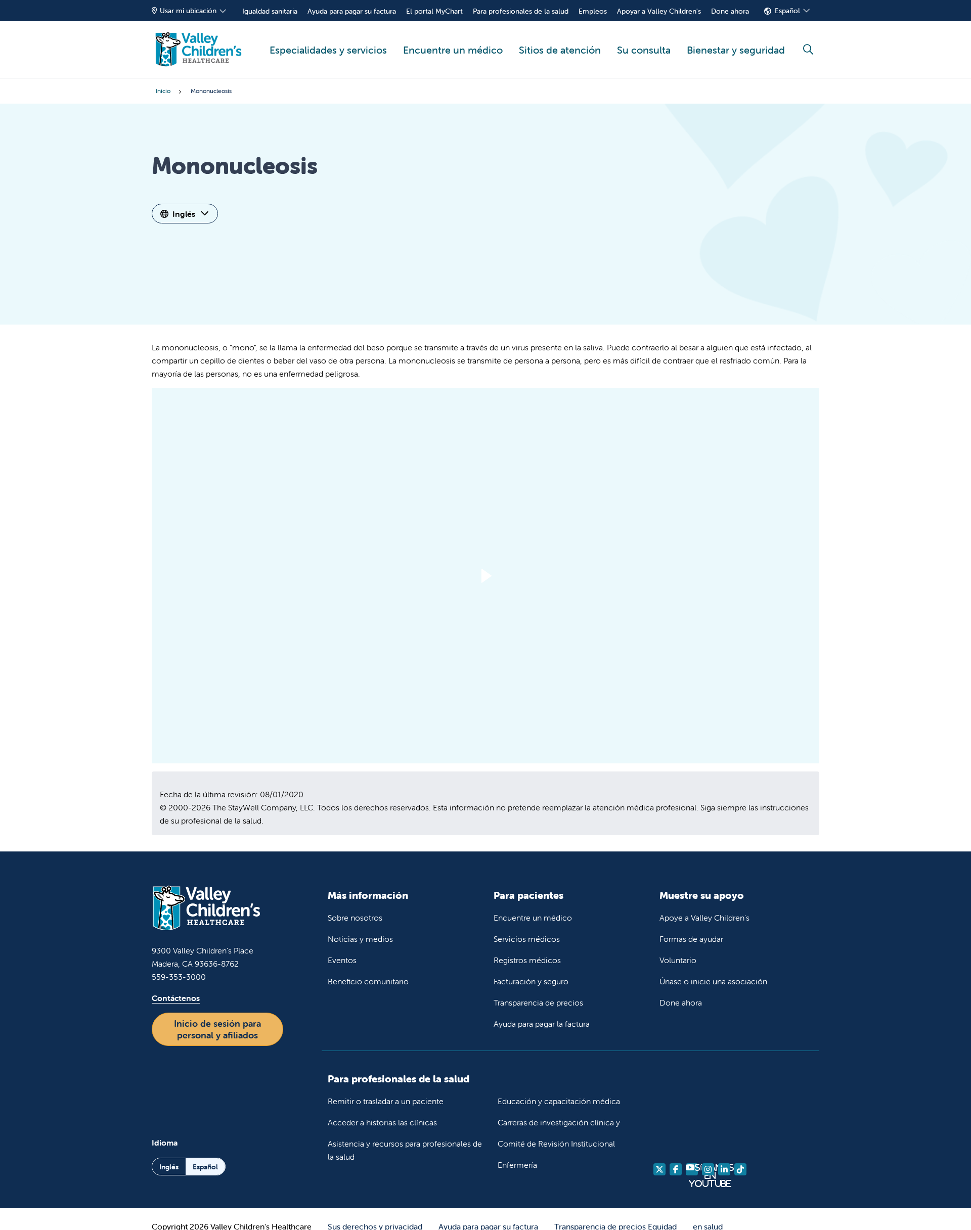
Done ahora (730, 11)
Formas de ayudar (691, 939)
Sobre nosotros (355, 918)
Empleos (593, 11)
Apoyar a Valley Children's (659, 11)
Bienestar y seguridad (736, 49)
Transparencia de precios (538, 1002)
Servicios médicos (527, 939)
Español (787, 10)
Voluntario (677, 960)
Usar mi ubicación (188, 10)
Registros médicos (527, 960)
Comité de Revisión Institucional (556, 1143)
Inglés (183, 214)
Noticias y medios (360, 939)
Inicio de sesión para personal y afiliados (217, 1029)
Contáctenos (176, 998)
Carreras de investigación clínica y (559, 1122)
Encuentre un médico (453, 49)
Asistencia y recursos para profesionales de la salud (405, 1150)
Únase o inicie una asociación (713, 981)
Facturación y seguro (531, 981)
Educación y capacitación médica (559, 1101)
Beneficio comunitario (368, 981)
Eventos (342, 960)
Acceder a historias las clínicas (382, 1122)
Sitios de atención (560, 49)
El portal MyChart (434, 11)
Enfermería (517, 1165)
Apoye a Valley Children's (704, 918)
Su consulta (644, 49)
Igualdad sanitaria (269, 11)
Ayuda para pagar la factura (542, 1024)
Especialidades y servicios (328, 49)
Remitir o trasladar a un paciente (386, 1101)
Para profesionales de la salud (520, 11)
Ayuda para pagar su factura (351, 11)
